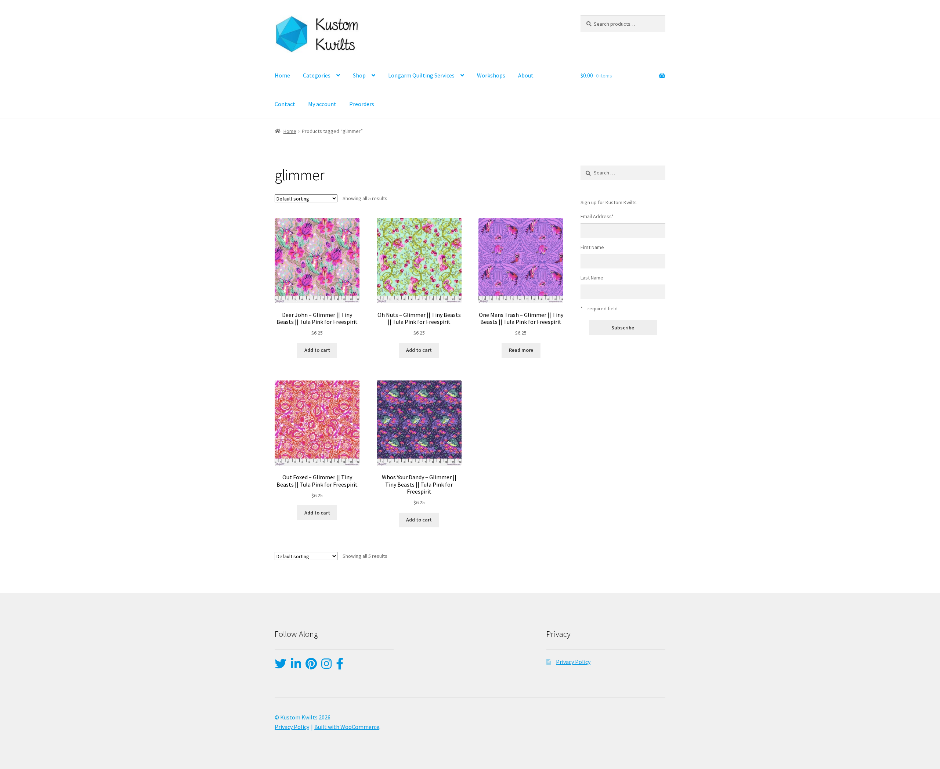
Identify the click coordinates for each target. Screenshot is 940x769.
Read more (521, 350)
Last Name (592, 277)
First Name (592, 247)
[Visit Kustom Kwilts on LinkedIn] (296, 665)
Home (282, 75)
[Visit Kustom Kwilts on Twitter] (280, 665)
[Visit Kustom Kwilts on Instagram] (326, 665)
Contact (285, 104)
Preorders (361, 104)
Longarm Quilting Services (421, 75)
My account (322, 104)
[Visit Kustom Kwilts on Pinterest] (311, 665)
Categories (316, 75)
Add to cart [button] (317, 350)
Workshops (491, 75)
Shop (359, 75)
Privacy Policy (573, 661)
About (526, 75)
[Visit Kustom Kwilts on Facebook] (339, 665)
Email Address (597, 216)
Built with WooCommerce (346, 726)
